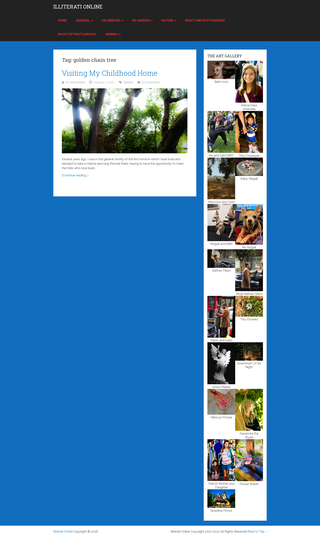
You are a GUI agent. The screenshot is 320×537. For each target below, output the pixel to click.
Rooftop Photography (77, 34)
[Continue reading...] (75, 175)
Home (62, 20)
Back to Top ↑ (257, 531)
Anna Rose (77, 82)
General (83, 20)
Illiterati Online (78, 6)
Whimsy (112, 34)
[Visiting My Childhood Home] (125, 120)
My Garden (141, 20)
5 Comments (151, 82)
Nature (167, 20)
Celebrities (111, 20)
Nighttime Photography (205, 20)
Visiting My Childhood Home (109, 73)
